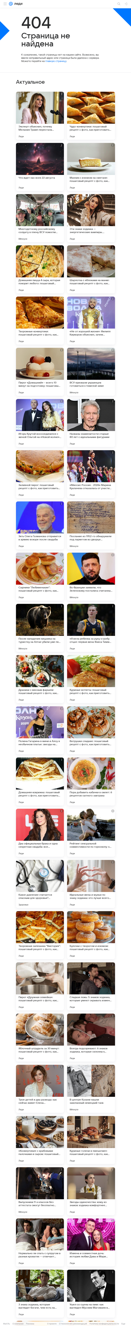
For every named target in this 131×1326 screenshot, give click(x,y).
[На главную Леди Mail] (17, 4)
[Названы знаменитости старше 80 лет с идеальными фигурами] (91, 423)
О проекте (52, 1323)
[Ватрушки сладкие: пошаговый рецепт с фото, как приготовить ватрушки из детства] (91, 730)
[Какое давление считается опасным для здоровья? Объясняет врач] (40, 884)
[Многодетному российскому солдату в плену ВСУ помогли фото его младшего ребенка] (40, 218)
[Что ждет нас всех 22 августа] (40, 167)
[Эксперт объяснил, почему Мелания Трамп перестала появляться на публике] (40, 116)
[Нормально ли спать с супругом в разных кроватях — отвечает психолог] (40, 1242)
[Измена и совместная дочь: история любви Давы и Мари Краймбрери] (91, 1242)
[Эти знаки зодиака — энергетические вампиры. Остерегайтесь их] (91, 218)
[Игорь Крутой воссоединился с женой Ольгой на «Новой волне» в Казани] (40, 423)
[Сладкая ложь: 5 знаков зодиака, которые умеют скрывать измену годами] (91, 986)
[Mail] (11, 4)
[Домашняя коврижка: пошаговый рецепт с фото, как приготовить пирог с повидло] (40, 782)
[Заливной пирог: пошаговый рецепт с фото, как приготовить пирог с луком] (40, 474)
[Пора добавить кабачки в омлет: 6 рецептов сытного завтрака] (91, 782)
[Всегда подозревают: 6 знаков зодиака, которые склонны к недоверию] (91, 1038)
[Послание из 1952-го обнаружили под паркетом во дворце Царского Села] (91, 525)
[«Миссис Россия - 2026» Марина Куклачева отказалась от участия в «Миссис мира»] (91, 474)
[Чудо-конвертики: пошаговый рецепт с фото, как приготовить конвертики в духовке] (91, 116)
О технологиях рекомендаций (73, 1323)
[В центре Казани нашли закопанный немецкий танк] (91, 1089)
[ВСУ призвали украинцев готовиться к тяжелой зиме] (91, 372)
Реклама (30, 1323)
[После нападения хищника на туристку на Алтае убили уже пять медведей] (40, 628)
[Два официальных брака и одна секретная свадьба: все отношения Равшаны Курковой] (40, 833)
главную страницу (55, 61)
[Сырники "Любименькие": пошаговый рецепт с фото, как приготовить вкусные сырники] (40, 577)
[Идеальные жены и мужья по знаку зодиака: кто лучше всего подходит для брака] (91, 884)
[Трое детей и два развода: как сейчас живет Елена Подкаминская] (40, 1089)
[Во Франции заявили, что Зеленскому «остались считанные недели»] (91, 577)
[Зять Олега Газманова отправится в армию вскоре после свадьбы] (40, 525)
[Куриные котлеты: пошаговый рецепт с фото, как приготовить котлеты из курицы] (91, 679)
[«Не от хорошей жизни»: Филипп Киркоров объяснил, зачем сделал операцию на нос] (91, 321)
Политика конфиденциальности (104, 1323)
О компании (17, 1323)
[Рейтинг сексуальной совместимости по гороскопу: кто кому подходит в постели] (91, 833)
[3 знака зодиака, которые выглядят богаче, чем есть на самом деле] (40, 1294)
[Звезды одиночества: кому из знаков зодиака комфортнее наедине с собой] (91, 1191)
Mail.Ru (6, 1323)
